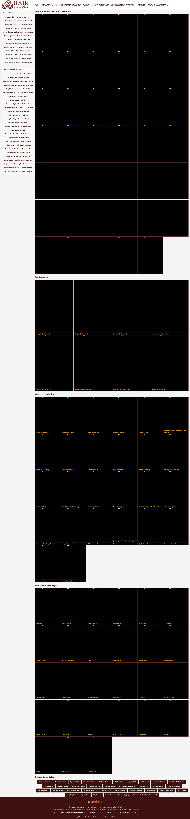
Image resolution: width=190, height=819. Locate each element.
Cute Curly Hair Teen (26, 108)
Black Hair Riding (13, 122)
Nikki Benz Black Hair (104, 782)
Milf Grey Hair (144, 786)
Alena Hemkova (10, 17)
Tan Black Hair (24, 111)
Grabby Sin (17, 58)
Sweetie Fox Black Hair (11, 108)
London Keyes (17, 39)
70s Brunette (15, 130)
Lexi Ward (28, 21)
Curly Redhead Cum (95, 786)
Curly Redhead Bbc (10, 164)
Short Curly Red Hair (26, 81)
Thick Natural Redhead (25, 171)
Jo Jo (16, 47)
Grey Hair (23, 130)
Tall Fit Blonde (181, 790)
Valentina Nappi (21, 17)
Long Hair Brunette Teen (25, 164)
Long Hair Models (88, 782)
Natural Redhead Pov (23, 156)
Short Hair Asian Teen (73, 790)
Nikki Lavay (8, 24)
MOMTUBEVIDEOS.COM (128, 813)
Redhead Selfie (12, 78)
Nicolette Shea (17, 43)
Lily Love (27, 51)
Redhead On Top (26, 126)
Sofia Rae (18, 54)
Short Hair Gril (119, 782)
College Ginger (10, 145)
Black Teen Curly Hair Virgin (18, 96)
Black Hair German (60, 782)
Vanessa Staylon (26, 62)
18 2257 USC (91, 813)
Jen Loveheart (9, 54)
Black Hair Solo (8, 93)
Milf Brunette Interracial (25, 167)
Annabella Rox (8, 32)
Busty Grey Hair (71, 795)
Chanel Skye (20, 51)
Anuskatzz (17, 28)
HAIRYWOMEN (47, 5)
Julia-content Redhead (12, 126)
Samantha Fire (27, 54)
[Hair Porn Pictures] (15, 9)
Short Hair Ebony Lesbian (18, 100)
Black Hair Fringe (26, 160)
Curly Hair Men (26, 149)
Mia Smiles (9, 58)
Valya (29, 17)
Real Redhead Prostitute (11, 81)
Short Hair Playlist (43, 790)
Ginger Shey (24, 122)
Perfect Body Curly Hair (23, 145)
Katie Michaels (26, 28)
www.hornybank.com (158, 5)
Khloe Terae (9, 21)
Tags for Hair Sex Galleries (68, 5)
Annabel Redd (10, 51)
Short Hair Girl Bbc (25, 89)
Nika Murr (9, 28)
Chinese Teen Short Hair (12, 134)
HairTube (141, 5)
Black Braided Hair (158, 786)
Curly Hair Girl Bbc (24, 119)
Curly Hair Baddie (26, 134)
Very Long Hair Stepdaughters (23, 93)
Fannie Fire (26, 39)
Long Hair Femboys (10, 167)
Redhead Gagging (123, 795)
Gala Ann (8, 62)
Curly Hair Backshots (174, 786)
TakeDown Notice (112, 813)
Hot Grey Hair (145, 782)
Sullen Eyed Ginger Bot (25, 85)
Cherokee (8, 43)
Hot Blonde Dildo (10, 74)
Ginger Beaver (110, 795)
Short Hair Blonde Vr (10, 171)
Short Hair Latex (48, 786)
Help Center (101, 813)
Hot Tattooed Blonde (23, 152)
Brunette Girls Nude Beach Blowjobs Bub (145, 795)
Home (35, 5)
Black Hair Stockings (10, 85)
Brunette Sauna (25, 141)
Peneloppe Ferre (26, 24)
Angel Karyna (16, 62)
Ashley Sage (8, 36)
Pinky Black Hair (24, 137)
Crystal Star (16, 24)
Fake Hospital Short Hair (13, 149)
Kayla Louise (27, 43)
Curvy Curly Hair (23, 78)
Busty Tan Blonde (62, 786)
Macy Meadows (28, 32)
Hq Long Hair (26, 104)
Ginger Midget (11, 152)
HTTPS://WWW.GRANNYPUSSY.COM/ (72, 813)
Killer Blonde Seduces (78, 786)
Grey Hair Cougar (58, 790)
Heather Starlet (9, 47)
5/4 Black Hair (97, 795)
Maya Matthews (18, 36)
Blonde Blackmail (120, 790)
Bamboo (9, 39)
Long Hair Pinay (84, 795)
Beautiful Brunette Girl (166, 790)
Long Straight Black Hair (91, 790)
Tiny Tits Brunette (12, 89)
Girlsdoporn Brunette (159, 782)
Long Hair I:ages (12, 119)
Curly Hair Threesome (136, 790)
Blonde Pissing (106, 790)
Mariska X (29, 47)
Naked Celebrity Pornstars (96, 5)
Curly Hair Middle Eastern (177, 782)
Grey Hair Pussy (13, 137)
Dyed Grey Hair (74, 782)
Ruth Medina (28, 36)
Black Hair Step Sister (12, 141)
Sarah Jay (22, 47)
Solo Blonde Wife (13, 111)
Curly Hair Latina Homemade (127, 786)
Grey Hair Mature (110, 786)
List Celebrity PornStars (122, 5)
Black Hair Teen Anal (45, 782)
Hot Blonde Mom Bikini (24, 74)
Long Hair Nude (131, 782)
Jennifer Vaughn (19, 21)
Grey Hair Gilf (11, 156)
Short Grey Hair (151, 790)
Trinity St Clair (18, 32)
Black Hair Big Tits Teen (13, 104)
